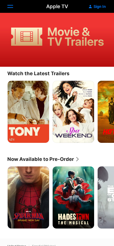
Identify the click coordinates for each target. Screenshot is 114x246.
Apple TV (57, 6)
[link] (43, 159)
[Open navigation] (13, 6)
